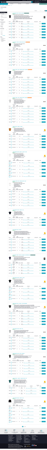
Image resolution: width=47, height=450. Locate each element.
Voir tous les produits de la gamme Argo (17, 182)
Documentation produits (35, 439)
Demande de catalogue (19, 438)
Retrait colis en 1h (24, 0)
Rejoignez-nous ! (10, 439)
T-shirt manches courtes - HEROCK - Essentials (18, 353)
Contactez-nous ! (18, 442)
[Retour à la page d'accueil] (3, 2)
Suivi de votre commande (27, 436)
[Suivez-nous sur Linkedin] (32, 445)
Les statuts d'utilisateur (19, 437)
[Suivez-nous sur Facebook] (33, 445)
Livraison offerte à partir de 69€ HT (30, 0)
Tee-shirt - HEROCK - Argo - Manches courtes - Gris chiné (20, 97)
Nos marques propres (11, 438)
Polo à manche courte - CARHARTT (17, 229)
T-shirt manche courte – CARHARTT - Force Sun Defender (20, 303)
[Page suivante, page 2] (25, 426)
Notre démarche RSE (11, 440)
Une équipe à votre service (12, 437)
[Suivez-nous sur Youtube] (35, 445)
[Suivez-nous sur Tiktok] (36, 445)
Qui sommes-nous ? (11, 436)
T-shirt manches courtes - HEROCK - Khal (18, 328)
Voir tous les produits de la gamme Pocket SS (18, 153)
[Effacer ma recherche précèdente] (6, 29)
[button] (44, 0)
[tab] (11, 435)
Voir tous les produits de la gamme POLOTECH (18, 14)
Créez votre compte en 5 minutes (37, 0)
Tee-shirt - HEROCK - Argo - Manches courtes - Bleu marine (20, 69)
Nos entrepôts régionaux (19, 436)
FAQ (24, 437)
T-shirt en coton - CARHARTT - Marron (17, 126)
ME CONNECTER (43, 23)
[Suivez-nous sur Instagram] (34, 445)
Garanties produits (26, 438)
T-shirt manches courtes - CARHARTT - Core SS (18, 277)
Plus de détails (14, 47)
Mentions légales (18, 449)
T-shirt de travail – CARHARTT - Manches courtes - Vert (20, 378)
